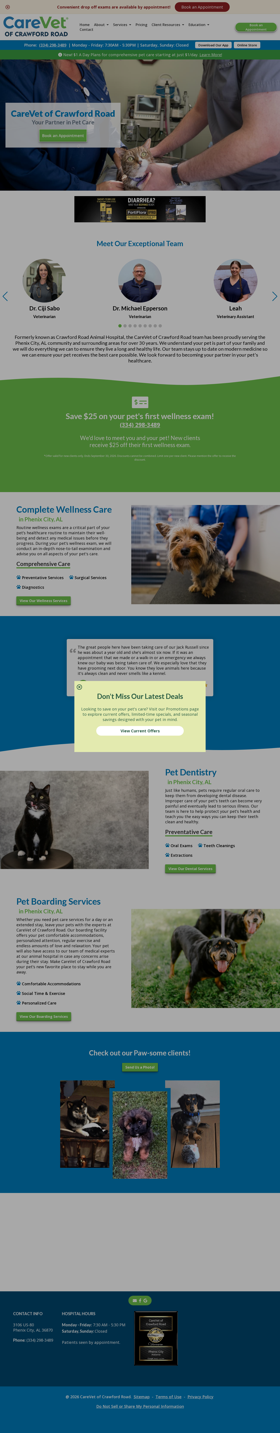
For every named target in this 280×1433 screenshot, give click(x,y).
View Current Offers (140, 730)
